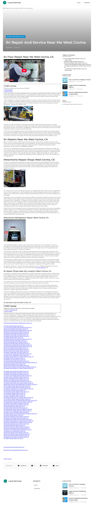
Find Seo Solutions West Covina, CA (14, 447)
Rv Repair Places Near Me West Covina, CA (16, 334)
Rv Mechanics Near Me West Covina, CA (15, 340)
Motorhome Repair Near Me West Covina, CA (17, 343)
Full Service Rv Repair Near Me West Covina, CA (17, 327)
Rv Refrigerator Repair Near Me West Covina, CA (18, 345)
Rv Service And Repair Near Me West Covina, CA (18, 381)
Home (78, 2)
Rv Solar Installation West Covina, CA (14, 396)
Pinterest (45, 465)
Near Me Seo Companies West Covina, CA (16, 450)
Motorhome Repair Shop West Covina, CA (16, 329)
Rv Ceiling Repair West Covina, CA (13, 326)
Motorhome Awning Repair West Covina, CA (16, 350)
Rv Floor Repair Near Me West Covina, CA (16, 407)
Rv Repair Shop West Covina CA (15, 36)
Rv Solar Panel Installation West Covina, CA (16, 355)
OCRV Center (8, 91)
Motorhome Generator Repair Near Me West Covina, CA (20, 367)
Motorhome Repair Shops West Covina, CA (16, 405)
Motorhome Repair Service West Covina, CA (16, 332)
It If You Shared (40, 267)
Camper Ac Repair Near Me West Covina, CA (16, 380)
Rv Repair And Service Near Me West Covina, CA (18, 339)
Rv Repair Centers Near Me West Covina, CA (16, 336)
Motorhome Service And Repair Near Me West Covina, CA (20, 362)
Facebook (23, 465)
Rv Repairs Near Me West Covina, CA (14, 358)
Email (57, 465)
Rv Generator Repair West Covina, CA (14, 364)
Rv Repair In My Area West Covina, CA (14, 359)
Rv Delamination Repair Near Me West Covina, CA (18, 402)
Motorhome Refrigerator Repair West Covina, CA (18, 323)
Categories (87, 2)
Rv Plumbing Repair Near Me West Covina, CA (17, 386)
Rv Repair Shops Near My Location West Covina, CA (18, 356)
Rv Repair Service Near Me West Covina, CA (16, 333)
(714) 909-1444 (8, 90)
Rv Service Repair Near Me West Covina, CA (16, 349)
